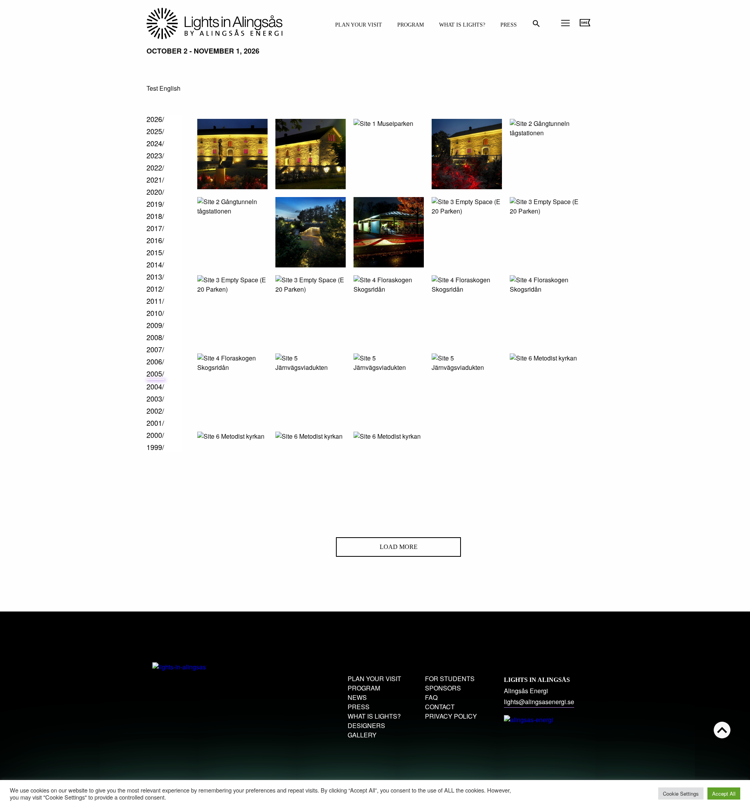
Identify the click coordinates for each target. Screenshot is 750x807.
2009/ (155, 325)
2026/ (155, 119)
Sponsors (443, 687)
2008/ (155, 337)
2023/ (155, 155)
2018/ (155, 216)
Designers (366, 725)
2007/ (155, 349)
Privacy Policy (451, 716)
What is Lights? (462, 25)
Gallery (362, 734)
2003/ (155, 398)
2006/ (155, 361)
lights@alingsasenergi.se (539, 701)
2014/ (155, 264)
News (357, 697)
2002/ (155, 410)
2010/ (155, 313)
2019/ (155, 204)
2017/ (155, 228)
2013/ (155, 276)
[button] (536, 26)
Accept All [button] (724, 793)
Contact (440, 706)
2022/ (155, 167)
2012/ (155, 288)
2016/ (155, 240)
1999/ (155, 447)
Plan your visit (358, 25)
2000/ (155, 435)
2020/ (155, 192)
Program (410, 25)
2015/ (155, 252)
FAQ (431, 697)
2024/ (155, 143)
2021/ (155, 179)
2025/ (155, 131)
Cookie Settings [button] (681, 793)
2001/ (155, 423)
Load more (399, 546)
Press (508, 25)
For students (450, 678)
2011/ (155, 301)
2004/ (155, 386)
